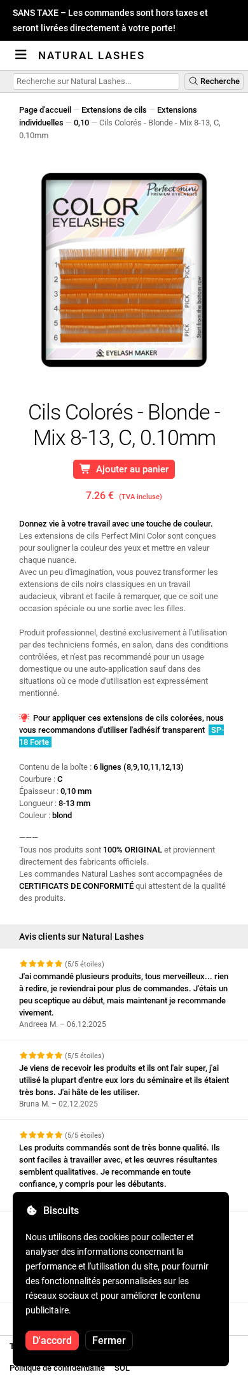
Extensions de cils (114, 110)
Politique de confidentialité (57, 1368)
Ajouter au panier (130, 469)
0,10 (81, 122)
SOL (122, 1368)
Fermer (109, 1340)
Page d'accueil (45, 110)
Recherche (219, 81)
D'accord (52, 1340)
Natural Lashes (91, 55)
